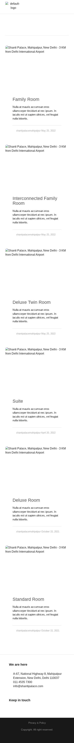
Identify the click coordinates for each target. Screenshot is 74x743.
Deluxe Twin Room (32, 302)
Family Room (26, 99)
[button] (63, 7)
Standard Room (28, 599)
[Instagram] (21, 707)
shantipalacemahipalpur (28, 130)
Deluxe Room (26, 500)
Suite (18, 401)
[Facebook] (11, 707)
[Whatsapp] (31, 707)
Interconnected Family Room (35, 201)
